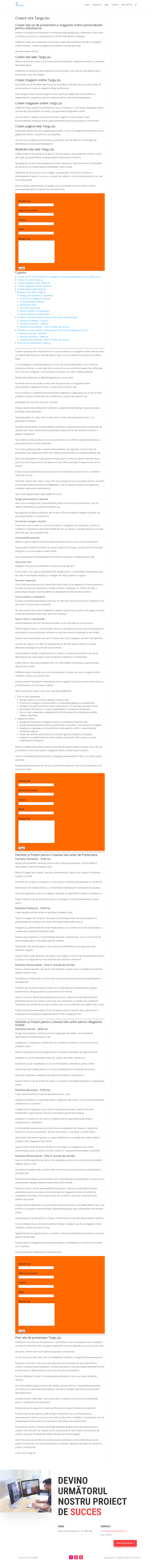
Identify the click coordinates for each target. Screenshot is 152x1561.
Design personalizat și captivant (36, 295)
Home (87, 5)
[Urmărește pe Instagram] (76, 1557)
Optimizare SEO (28, 304)
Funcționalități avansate (32, 301)
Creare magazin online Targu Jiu (33, 282)
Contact (115, 5)
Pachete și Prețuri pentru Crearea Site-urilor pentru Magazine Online (52, 330)
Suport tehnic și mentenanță (34, 314)
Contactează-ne (124, 1543)
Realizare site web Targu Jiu (31, 292)
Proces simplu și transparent (35, 310)
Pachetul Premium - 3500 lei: (34, 323)
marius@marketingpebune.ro (114, 1531)
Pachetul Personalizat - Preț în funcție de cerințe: (44, 326)
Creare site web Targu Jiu (30, 279)
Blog (106, 5)
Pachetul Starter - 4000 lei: (33, 333)
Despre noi (97, 5)
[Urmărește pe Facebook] (71, 1557)
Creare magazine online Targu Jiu (34, 286)
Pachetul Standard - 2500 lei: (34, 320)
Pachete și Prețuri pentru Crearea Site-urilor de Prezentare (47, 317)
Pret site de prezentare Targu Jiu (34, 343)
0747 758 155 (127, 5)
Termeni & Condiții (28, 1557)
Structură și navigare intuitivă (35, 298)
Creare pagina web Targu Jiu (31, 289)
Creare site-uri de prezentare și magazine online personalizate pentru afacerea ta (59, 276)
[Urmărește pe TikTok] (81, 1557)
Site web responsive (30, 307)
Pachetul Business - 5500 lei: (34, 336)
